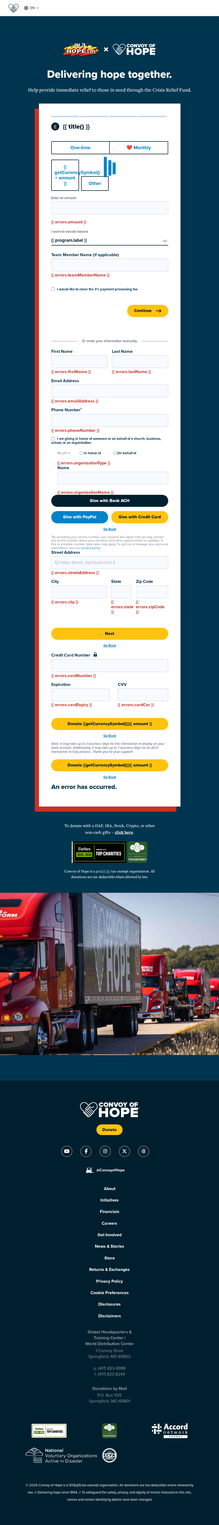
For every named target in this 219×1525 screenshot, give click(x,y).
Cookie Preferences (110, 1292)
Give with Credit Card (140, 517)
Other (95, 183)
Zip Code (150, 596)
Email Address (74, 391)
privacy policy (90, 548)
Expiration (71, 695)
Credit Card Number (73, 665)
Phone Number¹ (75, 420)
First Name (71, 361)
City (64, 592)
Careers (109, 1223)
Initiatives (109, 1200)
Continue (143, 310)
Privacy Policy (109, 1281)
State (121, 596)
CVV (136, 695)
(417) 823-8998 (112, 1368)
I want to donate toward (69, 232)
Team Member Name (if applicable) (85, 265)
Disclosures (109, 1304)
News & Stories (109, 1246)
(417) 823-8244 (111, 1374)
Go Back (109, 529)
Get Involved (109, 1235)
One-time (81, 148)
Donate (109, 1129)
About (109, 1188)
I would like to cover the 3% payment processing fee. (97, 289)
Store (109, 1258)
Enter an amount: (64, 198)
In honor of (92, 453)
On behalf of (126, 453)
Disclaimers (109, 1316)
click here (124, 832)
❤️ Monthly (138, 148)
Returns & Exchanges (109, 1269)
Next (109, 633)
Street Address (75, 562)
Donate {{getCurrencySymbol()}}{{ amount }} (110, 723)
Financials (109, 1211)
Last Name (131, 361)
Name (63, 468)
